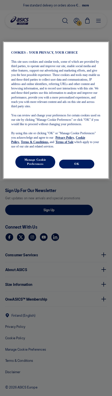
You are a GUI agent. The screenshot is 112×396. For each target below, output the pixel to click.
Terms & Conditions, (35, 142)
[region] (56, 110)
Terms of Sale (64, 142)
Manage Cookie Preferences (35, 161)
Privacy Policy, (64, 137)
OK (76, 163)
